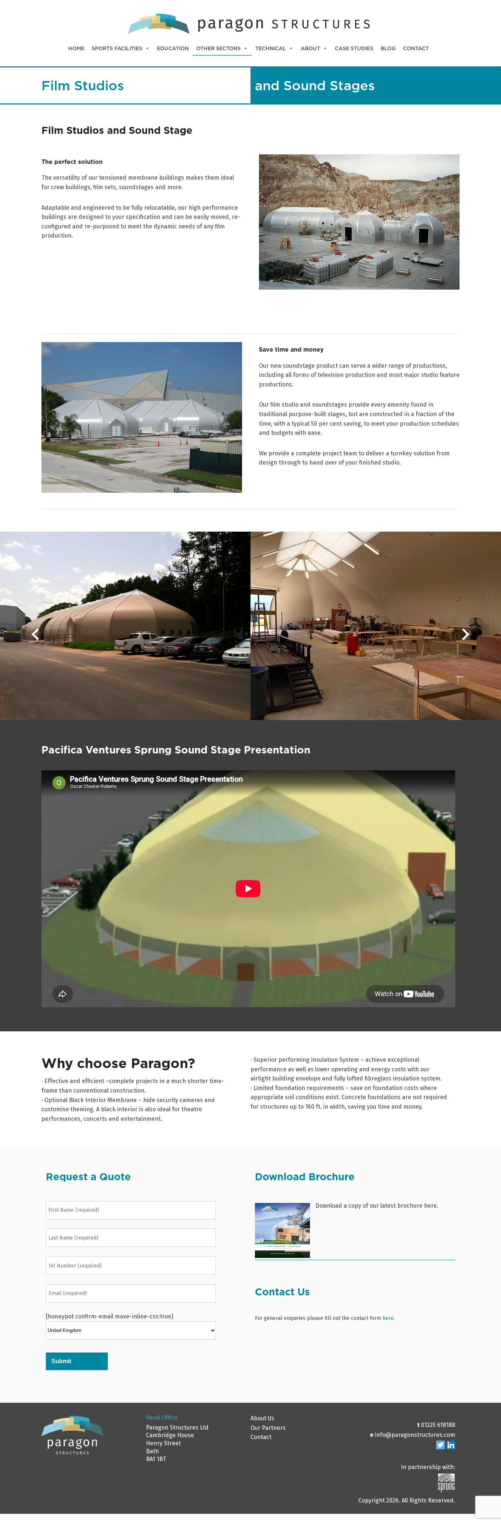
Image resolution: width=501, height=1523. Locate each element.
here (388, 1318)
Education (173, 48)
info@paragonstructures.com (415, 1434)
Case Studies (354, 48)
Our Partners (268, 1427)
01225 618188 (438, 1424)
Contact (416, 48)
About (310, 48)
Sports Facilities (117, 48)
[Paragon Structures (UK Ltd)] (248, 35)
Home (76, 48)
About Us (262, 1418)
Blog (388, 48)
